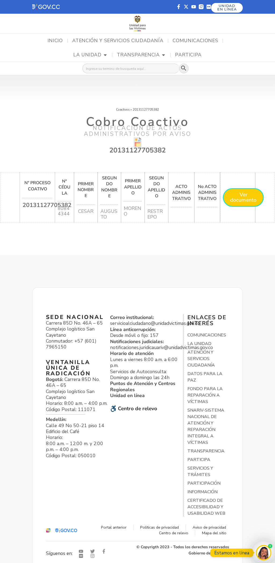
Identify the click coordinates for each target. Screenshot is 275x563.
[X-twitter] (186, 6)
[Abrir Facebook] (105, 551)
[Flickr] (208, 6)
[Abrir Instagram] (93, 556)
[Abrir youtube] (82, 551)
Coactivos (123, 109)
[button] (46, 6)
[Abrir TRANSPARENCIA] (163, 55)
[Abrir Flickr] (82, 556)
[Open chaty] (263, 552)
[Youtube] (193, 6)
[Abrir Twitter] (93, 551)
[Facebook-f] (178, 6)
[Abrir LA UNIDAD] (105, 55)
